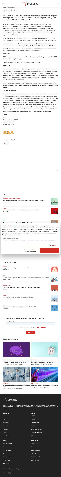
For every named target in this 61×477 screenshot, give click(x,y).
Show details (53, 245)
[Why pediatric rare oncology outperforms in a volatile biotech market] (54, 269)
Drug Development (8, 359)
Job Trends (6, 383)
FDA (4, 275)
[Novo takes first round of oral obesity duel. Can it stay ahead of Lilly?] (54, 308)
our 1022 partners (11, 225)
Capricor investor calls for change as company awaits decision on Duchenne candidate (23, 200)
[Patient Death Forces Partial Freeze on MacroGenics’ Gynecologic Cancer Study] (44, 349)
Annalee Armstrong (7, 298)
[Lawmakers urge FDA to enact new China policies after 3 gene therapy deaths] (54, 211)
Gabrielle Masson (6, 211)
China (4, 295)
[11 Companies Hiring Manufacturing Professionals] (44, 374)
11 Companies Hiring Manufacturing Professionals (44, 385)
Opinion (5, 266)
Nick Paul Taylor (6, 289)
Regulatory (34, 359)
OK (50, 250)
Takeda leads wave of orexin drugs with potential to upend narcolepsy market (21, 287)
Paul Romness (6, 269)
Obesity (5, 305)
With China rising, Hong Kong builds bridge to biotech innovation (18, 297)
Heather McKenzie (6, 202)
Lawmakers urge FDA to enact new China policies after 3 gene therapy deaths (21, 210)
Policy (5, 208)
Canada (6, 143)
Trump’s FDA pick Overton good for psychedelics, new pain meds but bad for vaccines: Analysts (26, 277)
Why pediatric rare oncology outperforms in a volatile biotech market (19, 268)
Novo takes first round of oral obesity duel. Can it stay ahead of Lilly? (19, 306)
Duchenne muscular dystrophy (11, 198)
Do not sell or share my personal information (30, 250)
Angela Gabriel (19, 388)
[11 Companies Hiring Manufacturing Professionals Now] (16, 374)
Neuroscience (7, 285)
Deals (4, 221)
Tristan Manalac (6, 308)
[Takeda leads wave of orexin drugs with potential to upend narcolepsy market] (54, 288)
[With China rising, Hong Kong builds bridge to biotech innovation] (54, 298)
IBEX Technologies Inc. (37, 24)
